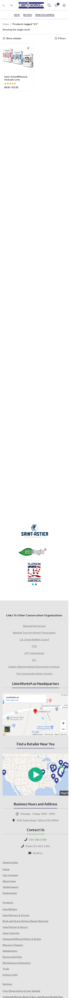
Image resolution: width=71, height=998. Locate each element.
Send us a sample (44, 15)
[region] (34, 553)
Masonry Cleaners (13, 944)
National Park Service (34, 625)
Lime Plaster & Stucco (15, 927)
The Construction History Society (34, 673)
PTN (34, 646)
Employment (10, 893)
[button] (33, 584)
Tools (6, 968)
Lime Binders (10, 909)
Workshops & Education (17, 962)
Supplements (10, 950)
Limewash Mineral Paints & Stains (22, 938)
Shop (17, 15)
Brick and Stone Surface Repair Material (25, 921)
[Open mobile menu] (64, 5)
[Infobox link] (5, 5)
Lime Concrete (11, 933)
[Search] (49, 5)
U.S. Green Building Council (34, 639)
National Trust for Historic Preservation (34, 632)
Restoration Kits (12, 956)
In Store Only (10, 974)
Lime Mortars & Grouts (16, 915)
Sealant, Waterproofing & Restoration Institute (34, 666)
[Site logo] (31, 5)
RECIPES (27, 15)
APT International (34, 653)
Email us (38, 853)
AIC (34, 659)
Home (6, 24)
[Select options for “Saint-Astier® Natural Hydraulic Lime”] (29, 48)
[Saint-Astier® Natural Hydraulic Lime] (18, 58)
